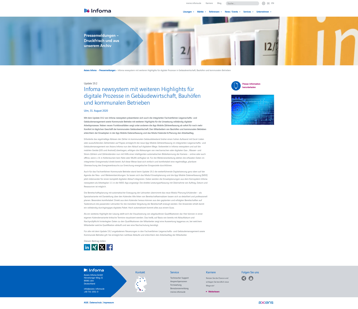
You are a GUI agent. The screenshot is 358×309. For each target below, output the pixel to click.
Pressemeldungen (107, 70)
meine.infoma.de (193, 3)
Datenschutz (96, 302)
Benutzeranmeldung (179, 288)
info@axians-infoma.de (94, 288)
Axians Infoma (90, 70)
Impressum (108, 302)
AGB (86, 302)
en (272, 2)
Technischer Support (179, 277)
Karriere (209, 3)
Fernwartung (176, 284)
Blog (219, 3)
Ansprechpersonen (178, 281)
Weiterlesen (214, 291)
